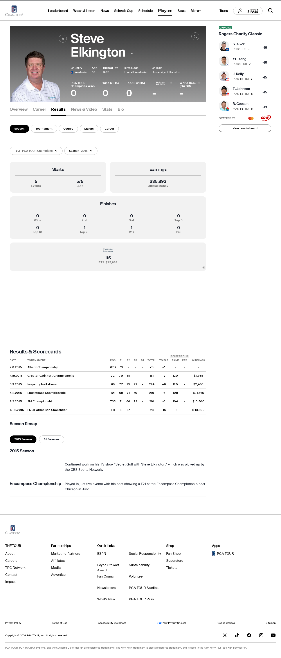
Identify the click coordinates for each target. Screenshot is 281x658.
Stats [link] (107, 109)
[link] (195, 36)
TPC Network (15, 567)
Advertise (58, 574)
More (197, 11)
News (105, 11)
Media (56, 567)
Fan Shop (173, 553)
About (9, 553)
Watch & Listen (84, 11)
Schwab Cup (123, 11)
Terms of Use (59, 622)
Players (165, 10)
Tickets (171, 567)
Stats (182, 11)
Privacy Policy (13, 622)
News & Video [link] (84, 109)
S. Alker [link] (239, 44)
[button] (132, 53)
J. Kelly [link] (238, 74)
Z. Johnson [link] (241, 89)
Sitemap (271, 622)
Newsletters (106, 588)
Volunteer (136, 576)
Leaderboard (58, 11)
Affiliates (58, 560)
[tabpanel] (108, 309)
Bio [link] (121, 109)
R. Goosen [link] (241, 104)
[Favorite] (63, 39)
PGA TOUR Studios (144, 588)
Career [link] (39, 109)
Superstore (174, 560)
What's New (106, 599)
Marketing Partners (65, 553)
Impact (10, 582)
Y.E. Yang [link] (239, 59)
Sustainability (139, 565)
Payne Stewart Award (108, 567)
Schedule (145, 11)
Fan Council (106, 576)
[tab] (18, 111)
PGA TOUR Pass (141, 599)
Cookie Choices (226, 622)
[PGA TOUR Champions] (14, 10)
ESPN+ (102, 553)
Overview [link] (18, 109)
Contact (11, 574)
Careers (11, 560)
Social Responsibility (145, 553)
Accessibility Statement (112, 622)
